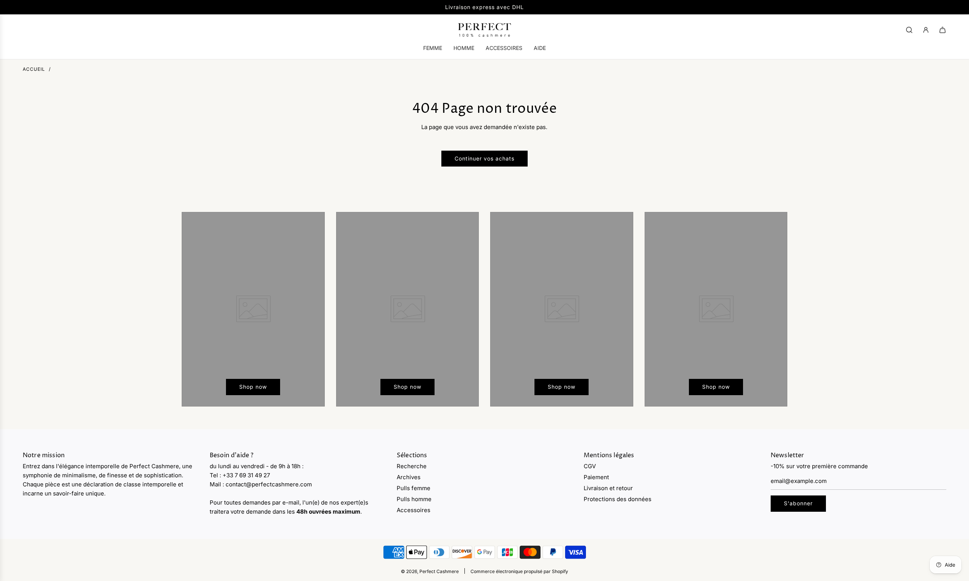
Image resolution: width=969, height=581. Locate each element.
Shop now (253, 386)
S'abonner (798, 503)
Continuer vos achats (484, 158)
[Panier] (942, 30)
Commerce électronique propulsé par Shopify (519, 571)
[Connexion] (926, 30)
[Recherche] (909, 30)
